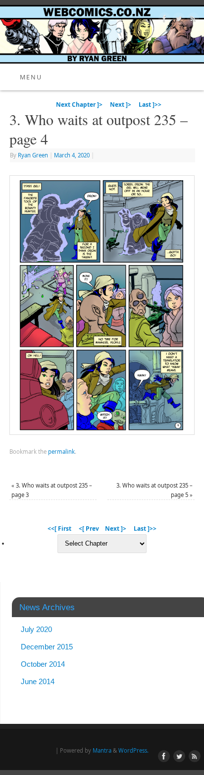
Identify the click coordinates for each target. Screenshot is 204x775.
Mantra (102, 750)
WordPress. (133, 750)
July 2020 (36, 629)
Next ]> (120, 104)
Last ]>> (150, 104)
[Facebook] (163, 19)
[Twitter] (177, 19)
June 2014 (37, 681)
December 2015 (47, 646)
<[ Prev (89, 528)
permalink (61, 451)
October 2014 (43, 664)
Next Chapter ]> (79, 104)
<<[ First (59, 528)
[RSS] (192, 19)
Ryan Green (33, 155)
